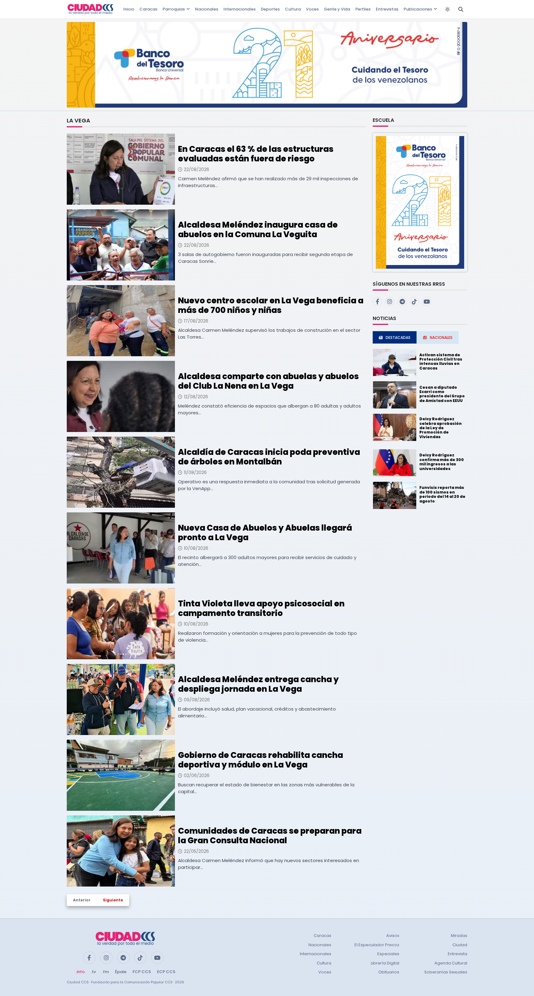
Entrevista (457, 954)
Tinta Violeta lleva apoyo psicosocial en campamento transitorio (261, 608)
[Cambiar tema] (447, 9)
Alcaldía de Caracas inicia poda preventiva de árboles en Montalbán (269, 457)
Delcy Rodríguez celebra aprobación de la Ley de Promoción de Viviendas (440, 427)
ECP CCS (166, 972)
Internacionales (239, 9)
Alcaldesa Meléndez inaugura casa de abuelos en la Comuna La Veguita (258, 229)
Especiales (388, 954)
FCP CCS (142, 972)
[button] (420, 202)
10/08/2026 (196, 548)
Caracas (148, 9)
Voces (312, 9)
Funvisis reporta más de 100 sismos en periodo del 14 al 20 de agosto (442, 494)
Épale (120, 972)
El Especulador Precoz (376, 945)
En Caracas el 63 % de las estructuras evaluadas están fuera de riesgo (255, 153)
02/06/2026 (197, 775)
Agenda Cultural (450, 963)
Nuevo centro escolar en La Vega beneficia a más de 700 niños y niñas (270, 305)
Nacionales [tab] (441, 337)
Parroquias (174, 9)
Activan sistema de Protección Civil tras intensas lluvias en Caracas (440, 361)
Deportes (270, 9)
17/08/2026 (196, 321)
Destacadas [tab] (398, 337)
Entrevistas (387, 9)
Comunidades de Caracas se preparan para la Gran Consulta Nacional (270, 835)
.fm (105, 972)
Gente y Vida (337, 9)
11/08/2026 (195, 472)
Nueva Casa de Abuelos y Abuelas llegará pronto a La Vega (265, 532)
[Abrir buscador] (460, 9)
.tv (93, 972)
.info (80, 972)
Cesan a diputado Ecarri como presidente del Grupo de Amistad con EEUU (442, 394)
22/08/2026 (196, 169)
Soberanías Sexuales (445, 972)
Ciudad (459, 945)
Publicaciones (418, 9)
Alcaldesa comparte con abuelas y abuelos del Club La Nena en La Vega (268, 381)
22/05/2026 (196, 851)
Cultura (293, 9)
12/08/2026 (196, 397)
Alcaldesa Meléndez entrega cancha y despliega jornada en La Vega (258, 684)
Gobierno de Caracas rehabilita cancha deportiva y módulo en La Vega (260, 760)
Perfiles (363, 9)
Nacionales (206, 9)
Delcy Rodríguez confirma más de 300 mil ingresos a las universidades (441, 461)
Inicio (128, 9)
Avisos (392, 935)
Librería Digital (385, 963)
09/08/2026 (197, 700)
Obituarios (388, 972)
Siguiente (113, 900)
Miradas (459, 935)
